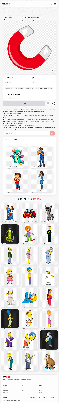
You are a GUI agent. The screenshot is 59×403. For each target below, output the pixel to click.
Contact (23, 390)
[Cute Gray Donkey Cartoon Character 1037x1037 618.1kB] (49, 213)
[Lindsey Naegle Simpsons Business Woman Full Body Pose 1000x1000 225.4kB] (29, 255)
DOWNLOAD (25, 103)
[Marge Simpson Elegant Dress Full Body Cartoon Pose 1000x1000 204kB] (10, 318)
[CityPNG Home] (6, 4)
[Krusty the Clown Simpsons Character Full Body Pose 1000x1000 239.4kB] (29, 234)
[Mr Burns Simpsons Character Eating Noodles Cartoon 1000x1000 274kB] (29, 361)
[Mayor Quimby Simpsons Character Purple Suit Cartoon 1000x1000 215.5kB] (10, 340)
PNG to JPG (5, 393)
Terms (41, 388)
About (22, 388)
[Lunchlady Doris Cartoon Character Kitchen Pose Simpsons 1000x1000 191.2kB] (10, 297)
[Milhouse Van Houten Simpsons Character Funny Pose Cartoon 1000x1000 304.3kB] (29, 340)
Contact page (31, 121)
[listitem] (33, 397)
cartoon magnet (29, 88)
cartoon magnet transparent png (44, 88)
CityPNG (12, 119)
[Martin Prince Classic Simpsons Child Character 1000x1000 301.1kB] (29, 318)
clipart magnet (9, 88)
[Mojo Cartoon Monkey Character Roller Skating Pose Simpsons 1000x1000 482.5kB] (49, 361)
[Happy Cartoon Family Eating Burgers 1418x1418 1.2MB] (10, 213)
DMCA (41, 393)
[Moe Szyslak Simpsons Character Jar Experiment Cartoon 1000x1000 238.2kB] (49, 340)
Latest (4, 388)
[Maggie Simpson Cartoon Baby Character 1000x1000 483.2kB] (29, 297)
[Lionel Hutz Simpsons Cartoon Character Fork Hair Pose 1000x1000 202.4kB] (49, 255)
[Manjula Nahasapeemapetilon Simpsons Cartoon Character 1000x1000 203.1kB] (49, 297)
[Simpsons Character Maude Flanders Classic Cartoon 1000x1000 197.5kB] (49, 318)
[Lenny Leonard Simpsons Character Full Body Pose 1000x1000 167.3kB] (10, 255)
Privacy (41, 390)
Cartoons (34, 81)
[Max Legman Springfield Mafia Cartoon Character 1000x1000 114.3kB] (49, 234)
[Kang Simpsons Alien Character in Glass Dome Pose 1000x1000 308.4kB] (10, 234)
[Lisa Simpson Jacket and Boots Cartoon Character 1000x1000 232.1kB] (10, 276)
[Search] (51, 4)
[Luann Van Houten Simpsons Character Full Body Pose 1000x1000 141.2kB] (29, 276)
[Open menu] (55, 4)
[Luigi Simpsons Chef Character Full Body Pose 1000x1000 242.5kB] (49, 276)
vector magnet (19, 88)
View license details (13, 98)
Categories (5, 390)
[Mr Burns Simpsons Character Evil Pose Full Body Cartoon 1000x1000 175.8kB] (10, 361)
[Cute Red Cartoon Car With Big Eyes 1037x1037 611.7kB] (29, 213)
